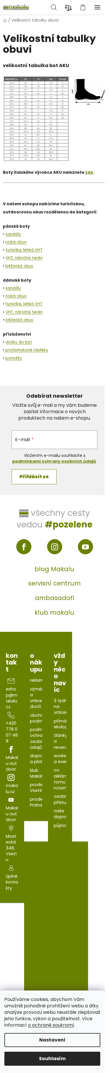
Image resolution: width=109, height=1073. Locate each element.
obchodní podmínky (40, 718)
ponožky (14, 358)
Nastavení (52, 1040)
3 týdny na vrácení (61, 707)
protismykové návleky (26, 350)
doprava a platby (39, 759)
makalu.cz (12, 788)
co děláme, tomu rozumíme (64, 779)
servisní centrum (54, 583)
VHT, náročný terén (24, 258)
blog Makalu (54, 569)
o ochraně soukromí (51, 1025)
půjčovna (64, 825)
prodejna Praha (39, 802)
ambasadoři (54, 598)
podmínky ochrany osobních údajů (40, 738)
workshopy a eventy (65, 759)
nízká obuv (16, 242)
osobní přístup (61, 799)
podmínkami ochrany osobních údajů (54, 461)
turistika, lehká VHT (24, 250)
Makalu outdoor (12, 763)
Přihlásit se (34, 476)
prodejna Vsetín (39, 787)
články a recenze (62, 741)
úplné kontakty (12, 882)
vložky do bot (19, 342)
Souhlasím (52, 1058)
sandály (13, 234)
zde (89, 172)
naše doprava (63, 814)
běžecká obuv (19, 266)
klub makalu (54, 612)
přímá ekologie (63, 724)
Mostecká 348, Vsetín (11, 848)
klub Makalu (37, 773)
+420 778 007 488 (12, 732)
